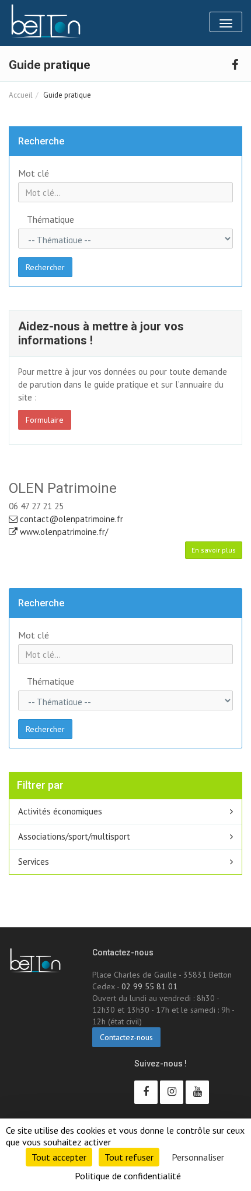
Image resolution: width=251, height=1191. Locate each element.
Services (33, 861)
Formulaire (45, 420)
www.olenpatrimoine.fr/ (63, 531)
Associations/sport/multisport (74, 836)
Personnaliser (198, 1157)
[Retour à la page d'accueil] (46, 21)
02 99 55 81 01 (149, 986)
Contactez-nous (126, 1037)
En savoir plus (213, 550)
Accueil (21, 95)
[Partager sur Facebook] (234, 64)
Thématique (50, 219)
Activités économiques (60, 811)
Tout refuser (129, 1157)
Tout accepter (59, 1157)
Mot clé (33, 173)
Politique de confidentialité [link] (128, 1176)
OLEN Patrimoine (63, 488)
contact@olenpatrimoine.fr (70, 518)
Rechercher (45, 267)
